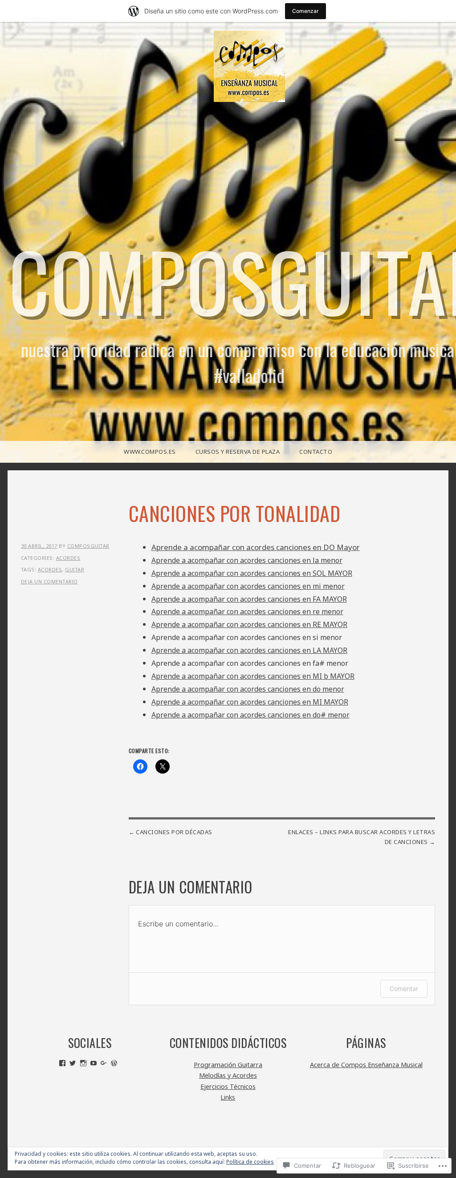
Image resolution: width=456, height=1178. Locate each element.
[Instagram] (83, 1063)
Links (227, 1097)
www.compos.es (150, 452)
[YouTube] (93, 1063)
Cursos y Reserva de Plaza (237, 452)
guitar (74, 569)
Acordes (68, 557)
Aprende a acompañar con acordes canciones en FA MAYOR (249, 599)
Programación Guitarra (228, 1064)
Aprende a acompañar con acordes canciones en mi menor (248, 586)
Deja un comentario (49, 581)
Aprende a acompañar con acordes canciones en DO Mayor (255, 547)
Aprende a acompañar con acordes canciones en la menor (246, 560)
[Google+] (103, 1063)
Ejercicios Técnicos (228, 1086)
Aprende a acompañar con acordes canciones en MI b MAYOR (252, 676)
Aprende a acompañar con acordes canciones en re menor (247, 611)
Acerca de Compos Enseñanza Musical (366, 1064)
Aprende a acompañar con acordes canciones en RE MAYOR (249, 624)
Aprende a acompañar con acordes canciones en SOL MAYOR (251, 573)
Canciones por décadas (174, 832)
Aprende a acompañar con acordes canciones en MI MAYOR (249, 702)
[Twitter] (72, 1063)
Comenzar (305, 11)
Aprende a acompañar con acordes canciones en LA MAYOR (249, 650)
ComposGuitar (88, 545)
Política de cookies (250, 1162)
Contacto (315, 452)
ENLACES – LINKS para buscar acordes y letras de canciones (361, 837)
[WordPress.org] (114, 1063)
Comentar (404, 988)
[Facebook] (62, 1063)
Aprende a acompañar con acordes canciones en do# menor (250, 715)
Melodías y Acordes (228, 1075)
